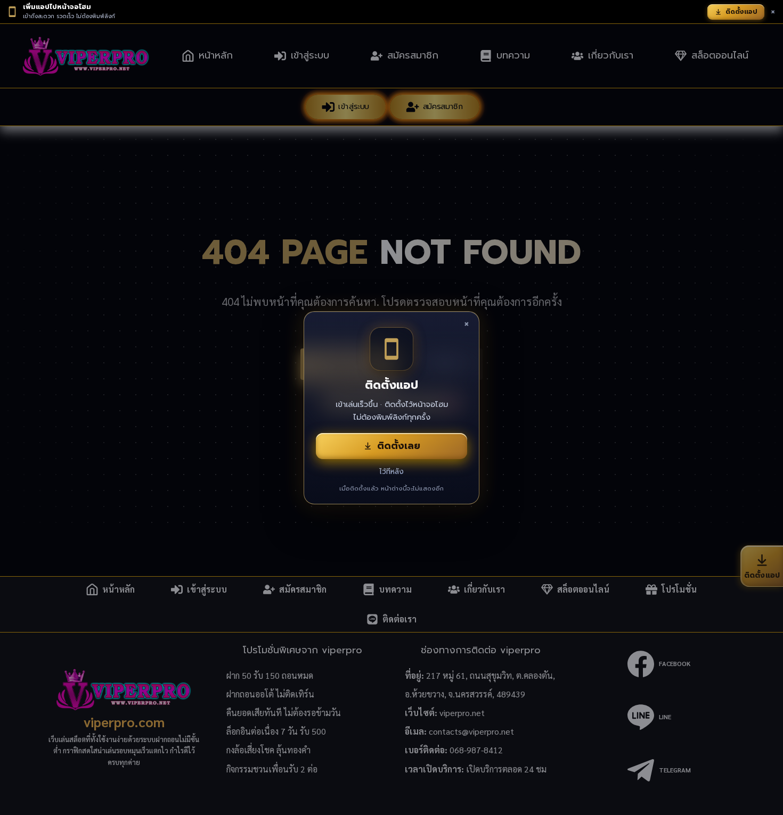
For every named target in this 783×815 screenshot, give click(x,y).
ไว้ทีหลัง (391, 471)
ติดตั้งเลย (398, 446)
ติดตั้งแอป (741, 11)
